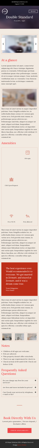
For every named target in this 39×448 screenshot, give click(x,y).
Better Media (22, 445)
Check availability (19, 430)
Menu (34, 11)
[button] (17, 50)
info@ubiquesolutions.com (19, 2)
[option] (19, 44)
